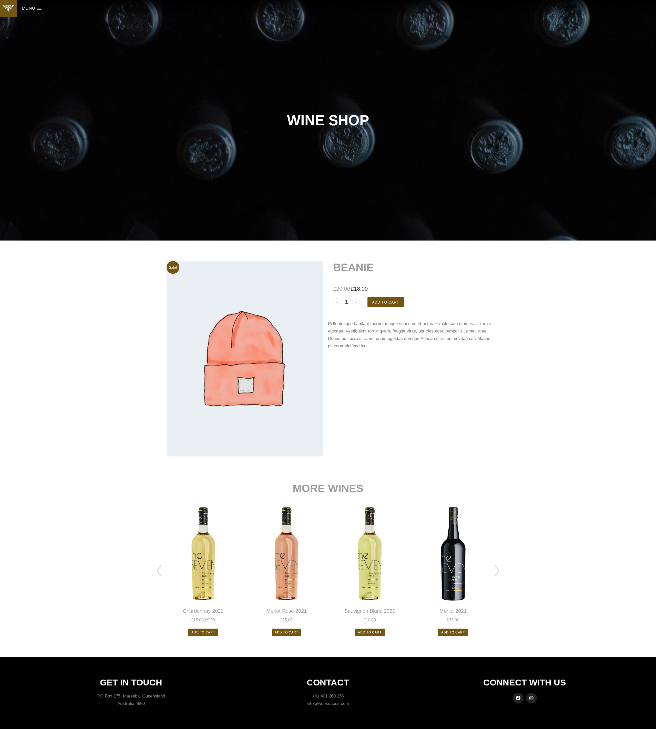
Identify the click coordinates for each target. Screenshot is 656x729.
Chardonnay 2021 (203, 611)
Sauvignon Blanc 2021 (369, 611)
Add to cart (385, 302)
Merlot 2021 (453, 611)
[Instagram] (531, 698)
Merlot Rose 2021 (286, 611)
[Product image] (203, 553)
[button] (159, 570)
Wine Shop (328, 120)
